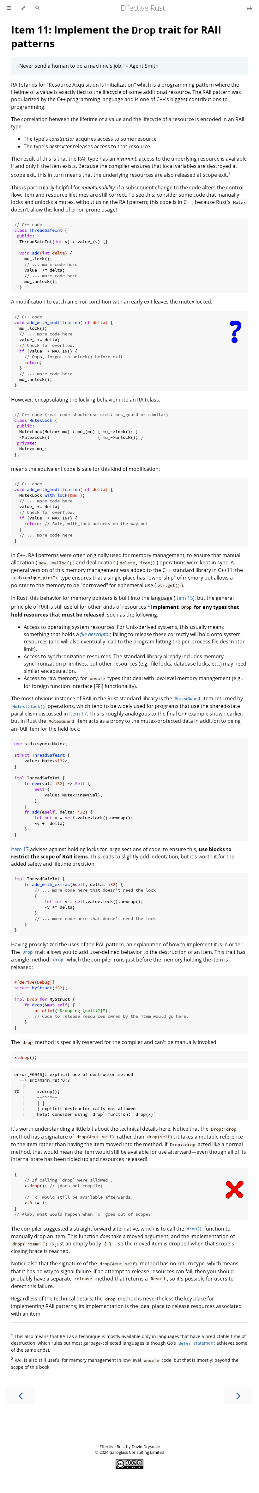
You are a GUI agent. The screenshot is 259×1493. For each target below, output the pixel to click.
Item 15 (184, 597)
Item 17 (78, 713)
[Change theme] (23, 8)
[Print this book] (249, 7)
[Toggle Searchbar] (37, 8)
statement (196, 1343)
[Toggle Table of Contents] (9, 8)
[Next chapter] (238, 1395)
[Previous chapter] (20, 1395)
